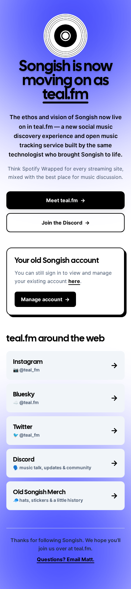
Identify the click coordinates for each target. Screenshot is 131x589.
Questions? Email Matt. (65, 559)
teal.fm (65, 95)
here (74, 281)
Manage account (45, 299)
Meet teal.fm (65, 200)
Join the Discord (66, 222)
